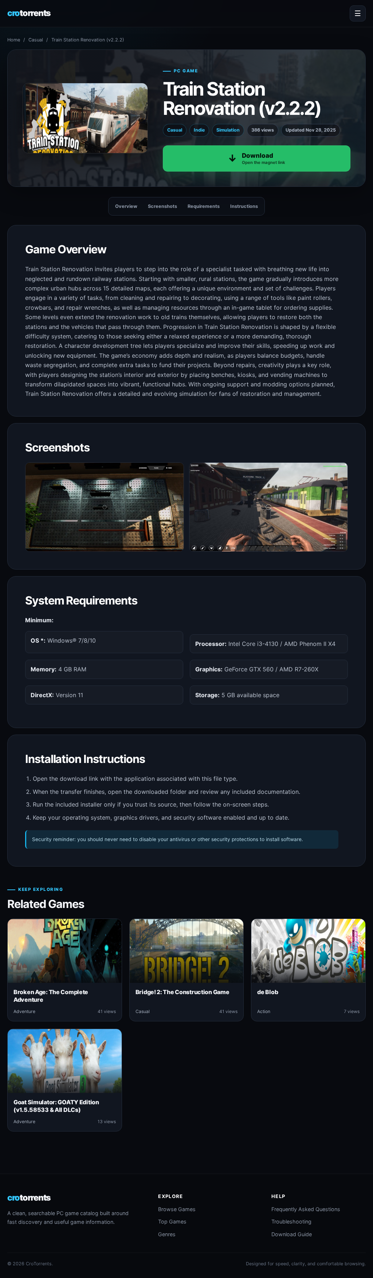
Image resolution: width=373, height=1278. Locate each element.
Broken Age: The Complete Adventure (50, 996)
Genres (167, 1234)
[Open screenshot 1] (104, 507)
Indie (199, 130)
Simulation (228, 130)
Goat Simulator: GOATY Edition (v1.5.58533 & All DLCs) (56, 1106)
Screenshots (162, 206)
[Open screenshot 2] (268, 507)
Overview (126, 206)
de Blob (267, 992)
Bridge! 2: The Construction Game (182, 992)
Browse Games (177, 1209)
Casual (35, 40)
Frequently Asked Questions (305, 1209)
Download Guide (291, 1234)
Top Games (172, 1221)
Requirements (204, 206)
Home (13, 40)
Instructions (244, 206)
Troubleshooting (291, 1221)
